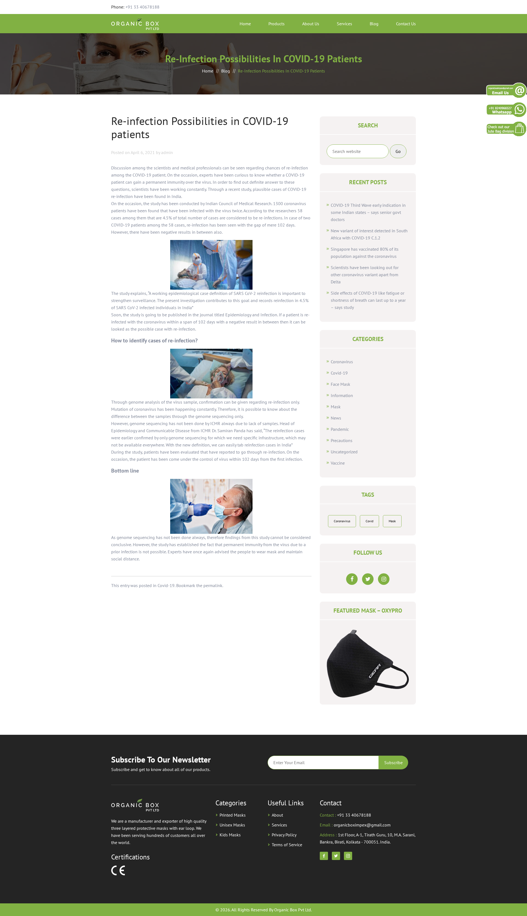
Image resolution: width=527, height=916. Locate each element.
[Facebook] (352, 579)
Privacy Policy (284, 834)
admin (167, 152)
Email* (323, 762)
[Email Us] (506, 90)
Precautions (341, 440)
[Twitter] (368, 579)
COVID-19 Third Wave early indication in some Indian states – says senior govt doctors (368, 212)
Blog (374, 23)
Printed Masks (233, 815)
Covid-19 (166, 585)
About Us (310, 23)
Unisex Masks (232, 825)
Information (342, 395)
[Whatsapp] (506, 109)
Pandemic (340, 429)
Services (344, 23)
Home (245, 23)
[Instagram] (383, 579)
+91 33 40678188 (142, 7)
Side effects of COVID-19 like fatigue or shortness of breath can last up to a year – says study (368, 300)
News (336, 418)
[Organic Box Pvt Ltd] (135, 23)
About (277, 815)
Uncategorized (344, 451)
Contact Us (406, 23)
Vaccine (338, 463)
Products (276, 23)
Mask (336, 406)
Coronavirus (342, 361)
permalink (212, 585)
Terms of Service (287, 844)
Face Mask (340, 384)
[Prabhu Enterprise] (506, 128)
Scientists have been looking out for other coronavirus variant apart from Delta (365, 274)
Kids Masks (230, 834)
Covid (369, 521)
